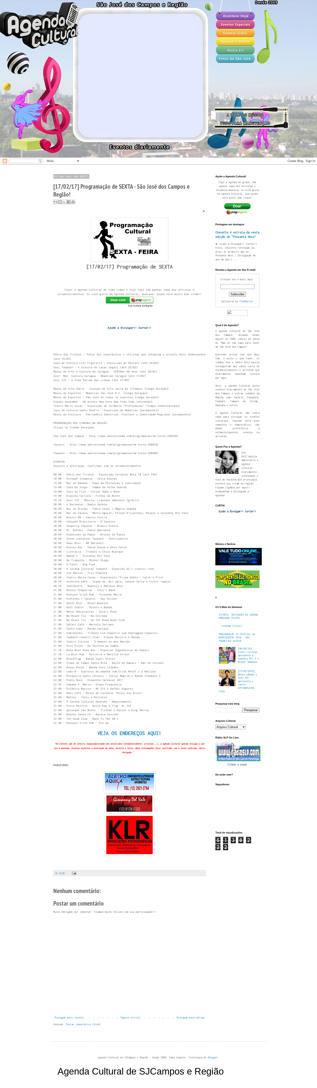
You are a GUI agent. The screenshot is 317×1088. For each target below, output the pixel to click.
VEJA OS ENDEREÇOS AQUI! (129, 733)
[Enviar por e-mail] (55, 202)
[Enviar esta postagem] (73, 873)
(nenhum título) (231, 625)
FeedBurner (246, 301)
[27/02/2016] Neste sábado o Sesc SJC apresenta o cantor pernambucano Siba (238, 681)
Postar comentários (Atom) (83, 1024)
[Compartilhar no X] (64, 202)
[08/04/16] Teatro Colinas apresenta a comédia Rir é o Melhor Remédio (248, 655)
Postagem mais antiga (190, 1017)
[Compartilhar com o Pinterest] (73, 202)
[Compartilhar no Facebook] (68, 202)
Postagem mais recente (69, 1017)
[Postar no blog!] (60, 202)
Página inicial (130, 1017)
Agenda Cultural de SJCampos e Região (141, 1071)
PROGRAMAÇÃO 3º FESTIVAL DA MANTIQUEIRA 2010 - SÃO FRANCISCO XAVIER (237, 637)
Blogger (213, 1057)
